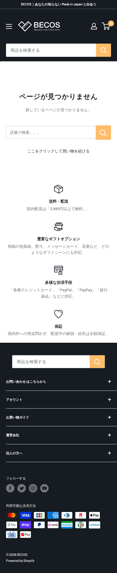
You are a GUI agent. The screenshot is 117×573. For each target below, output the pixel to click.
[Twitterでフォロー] (21, 488)
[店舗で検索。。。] (103, 132)
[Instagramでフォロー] (33, 488)
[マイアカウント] (94, 26)
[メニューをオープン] (9, 26)
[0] (106, 26)
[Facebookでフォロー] (10, 488)
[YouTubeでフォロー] (44, 488)
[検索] (103, 50)
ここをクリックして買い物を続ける (58, 151)
